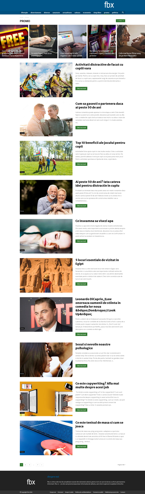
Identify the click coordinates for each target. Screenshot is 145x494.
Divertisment (36, 13)
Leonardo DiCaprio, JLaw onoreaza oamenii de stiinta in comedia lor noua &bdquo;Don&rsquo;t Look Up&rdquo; (98, 306)
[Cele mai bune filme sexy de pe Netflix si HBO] (131, 41)
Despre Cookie (69, 492)
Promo (106, 13)
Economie (87, 13)
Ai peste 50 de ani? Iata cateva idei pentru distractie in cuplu (97, 183)
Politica (115, 13)
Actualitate (67, 13)
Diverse (47, 13)
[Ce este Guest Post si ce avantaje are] (43, 41)
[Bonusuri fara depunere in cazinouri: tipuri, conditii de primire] (102, 41)
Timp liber (97, 13)
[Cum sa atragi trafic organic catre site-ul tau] (72, 41)
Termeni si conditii (98, 492)
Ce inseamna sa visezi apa (94, 221)
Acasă (21, 17)
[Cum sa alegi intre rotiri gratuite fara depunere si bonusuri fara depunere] (14, 41)
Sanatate (56, 13)
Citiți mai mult (81, 88)
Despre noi (53, 492)
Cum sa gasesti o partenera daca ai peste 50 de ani (99, 105)
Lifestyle (24, 13)
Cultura (77, 13)
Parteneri (60, 492)
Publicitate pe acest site (112, 492)
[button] (122, 13)
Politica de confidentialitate (83, 492)
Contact (122, 492)
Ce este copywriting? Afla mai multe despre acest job (97, 385)
